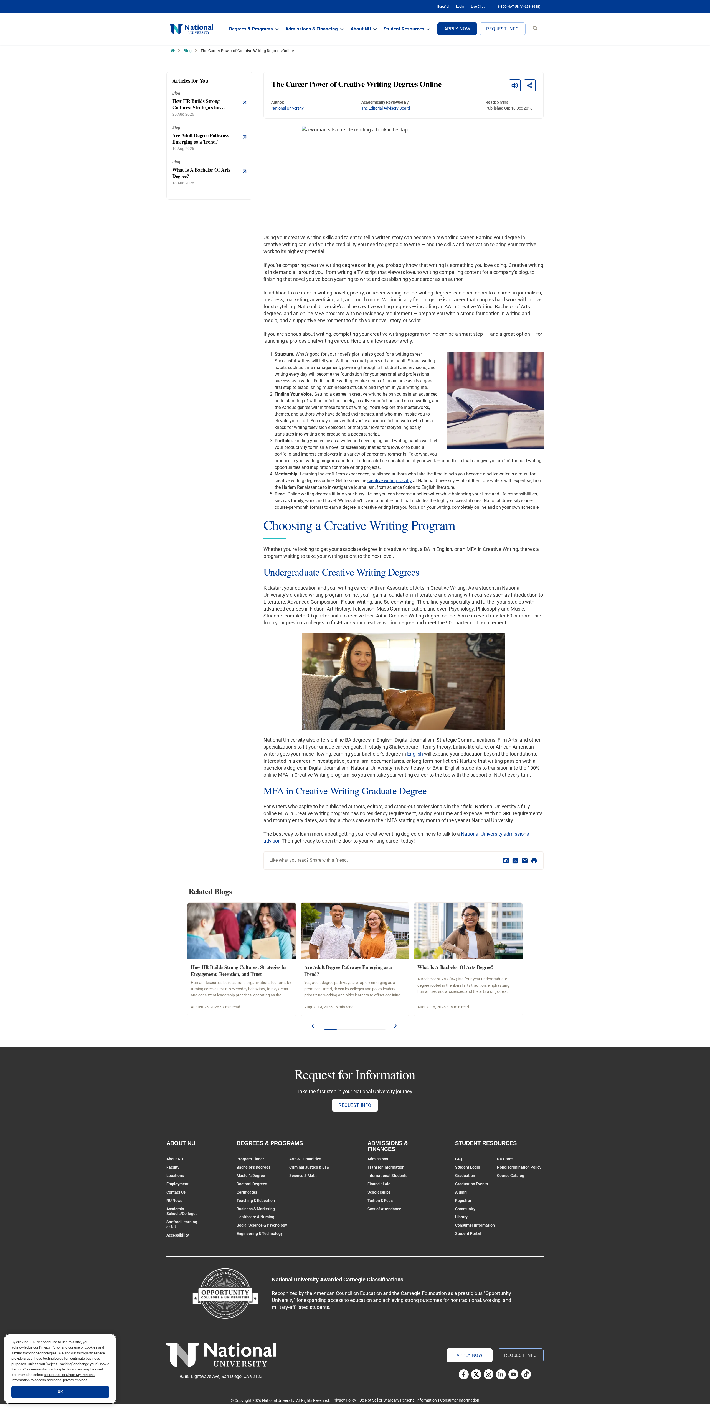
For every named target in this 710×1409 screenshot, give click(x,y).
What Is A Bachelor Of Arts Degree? (455, 967)
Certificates (247, 1192)
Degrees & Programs (251, 29)
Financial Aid (378, 1184)
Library (461, 1217)
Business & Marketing (256, 1209)
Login (460, 7)
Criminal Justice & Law (309, 1167)
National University (287, 108)
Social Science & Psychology (262, 1225)
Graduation (465, 1175)
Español (443, 7)
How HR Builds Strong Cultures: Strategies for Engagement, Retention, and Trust (239, 970)
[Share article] (530, 85)
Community (465, 1209)
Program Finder (250, 1159)
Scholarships (378, 1192)
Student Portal (468, 1233)
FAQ (458, 1159)
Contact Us (176, 1192)
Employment (177, 1184)
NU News (174, 1200)
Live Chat (478, 7)
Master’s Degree (251, 1175)
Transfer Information (385, 1167)
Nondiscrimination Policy (519, 1167)
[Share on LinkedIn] (506, 860)
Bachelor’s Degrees (253, 1167)
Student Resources (404, 29)
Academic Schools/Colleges (181, 1211)
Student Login (467, 1167)
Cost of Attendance (384, 1209)
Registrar (463, 1200)
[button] (314, 1026)
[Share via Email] (524, 860)
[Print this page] (534, 860)
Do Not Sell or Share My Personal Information (398, 1400)
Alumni (461, 1192)
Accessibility (177, 1235)
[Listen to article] (515, 85)
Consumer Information (475, 1225)
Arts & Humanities (305, 1159)
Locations (175, 1175)
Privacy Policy (344, 1400)
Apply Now (457, 29)
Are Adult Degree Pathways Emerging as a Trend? (348, 970)
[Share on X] (515, 860)
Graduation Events (471, 1184)
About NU (361, 29)
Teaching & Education (256, 1200)
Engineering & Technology (260, 1233)
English (415, 754)
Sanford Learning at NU (181, 1224)
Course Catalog (510, 1175)
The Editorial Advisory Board (385, 108)
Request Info (502, 29)
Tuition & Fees (380, 1200)
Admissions (377, 1159)
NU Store (505, 1159)
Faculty (172, 1167)
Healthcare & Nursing (255, 1217)
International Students (387, 1175)
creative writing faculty (389, 480)
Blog (188, 51)
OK (60, 1392)
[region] (60, 1369)
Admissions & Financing (311, 29)
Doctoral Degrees (252, 1184)
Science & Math (303, 1175)
